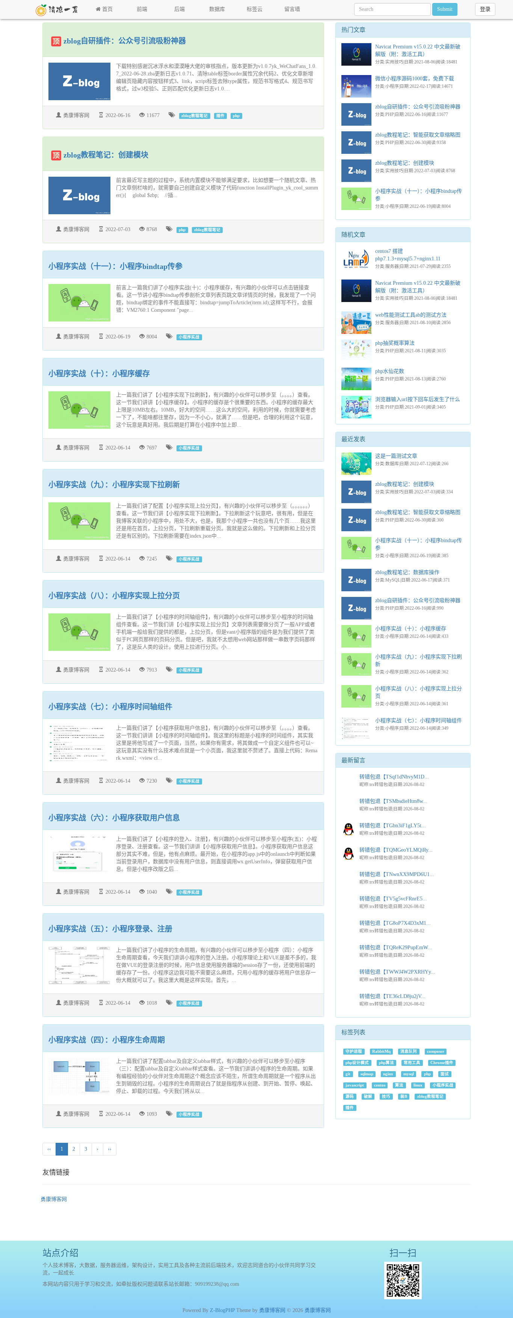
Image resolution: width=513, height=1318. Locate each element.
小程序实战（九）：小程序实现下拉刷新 (114, 485)
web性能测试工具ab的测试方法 (411, 315)
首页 (107, 9)
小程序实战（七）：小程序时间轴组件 (110, 707)
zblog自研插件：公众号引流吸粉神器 (124, 41)
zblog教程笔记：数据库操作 (407, 572)
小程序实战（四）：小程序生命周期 (106, 1040)
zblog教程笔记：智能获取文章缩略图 (417, 135)
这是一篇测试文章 (396, 456)
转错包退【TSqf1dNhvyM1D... (394, 777)
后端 (179, 9)
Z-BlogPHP (222, 1310)
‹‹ (49, 1149)
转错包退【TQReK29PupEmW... (395, 947)
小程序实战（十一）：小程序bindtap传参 (115, 266)
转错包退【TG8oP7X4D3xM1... (395, 923)
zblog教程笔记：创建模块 (105, 155)
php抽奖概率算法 (395, 343)
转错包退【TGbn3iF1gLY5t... (392, 825)
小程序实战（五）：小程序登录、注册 (110, 929)
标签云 (255, 9)
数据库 (217, 9)
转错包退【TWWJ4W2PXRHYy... (397, 972)
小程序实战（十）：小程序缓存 (99, 374)
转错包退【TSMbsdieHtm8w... (393, 801)
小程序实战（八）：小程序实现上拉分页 (114, 596)
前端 (142, 9)
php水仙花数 (389, 371)
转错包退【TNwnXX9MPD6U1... (396, 874)
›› (110, 1149)
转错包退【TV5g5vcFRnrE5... (393, 899)
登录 (485, 9)
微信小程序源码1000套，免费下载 (414, 78)
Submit (445, 9)
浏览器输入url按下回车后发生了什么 (417, 399)
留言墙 (292, 9)
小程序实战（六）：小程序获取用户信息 (114, 818)
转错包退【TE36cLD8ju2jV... (392, 996)
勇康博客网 (54, 1199)
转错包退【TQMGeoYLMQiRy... (396, 850)
